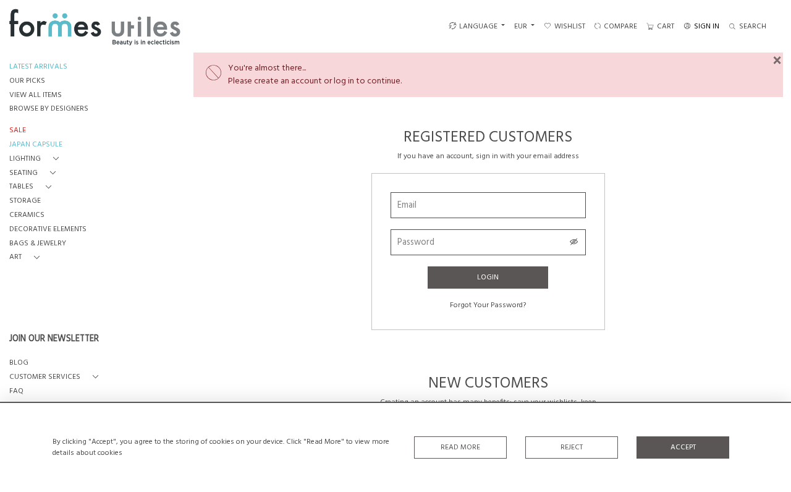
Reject (571, 447)
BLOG (18, 363)
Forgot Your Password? (488, 305)
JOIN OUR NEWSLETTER (54, 339)
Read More (460, 447)
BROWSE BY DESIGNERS (48, 109)
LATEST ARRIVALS (38, 67)
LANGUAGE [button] (478, 26)
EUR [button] (521, 26)
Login (488, 277)
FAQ (16, 391)
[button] (36, 159)
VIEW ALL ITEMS (35, 95)
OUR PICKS (27, 81)
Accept (683, 447)
